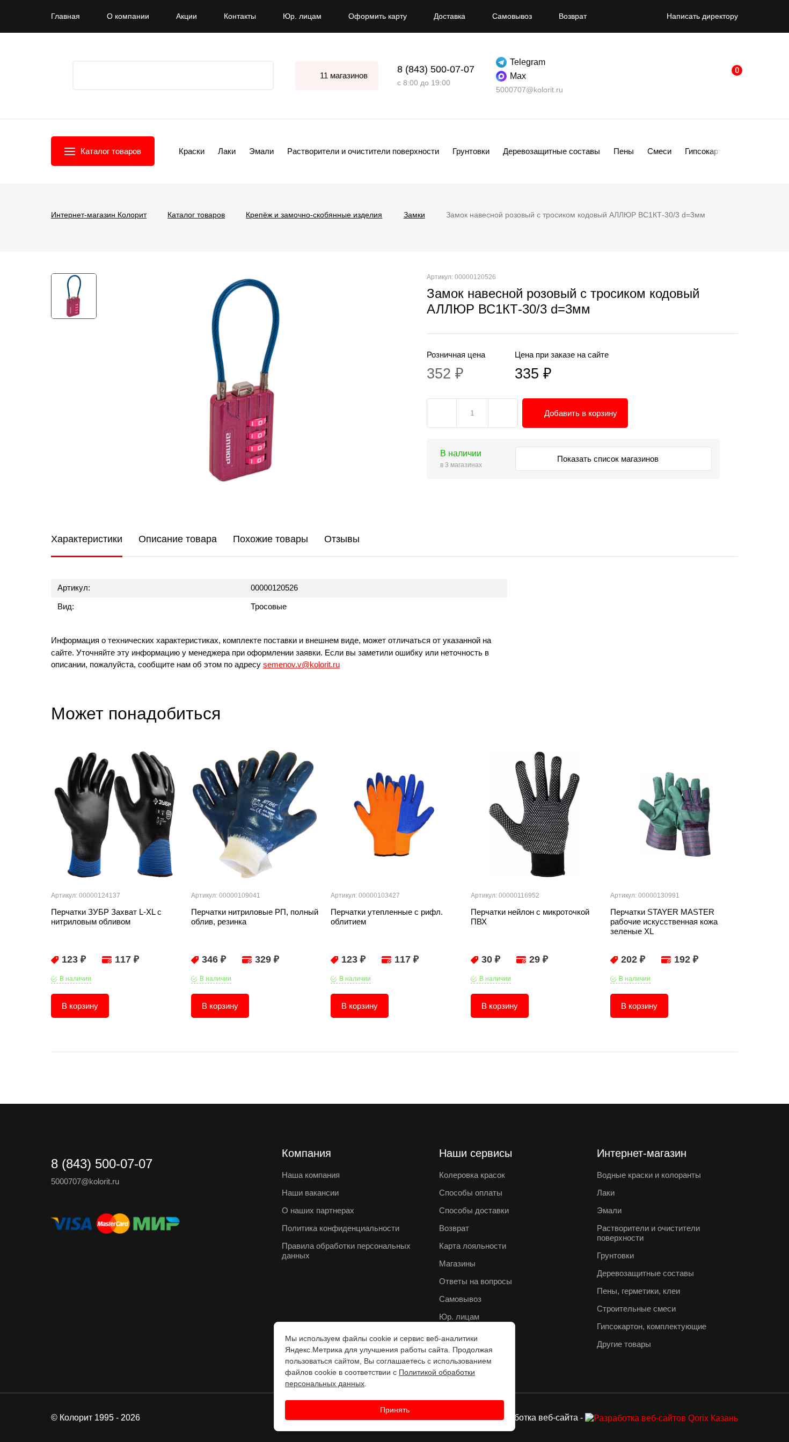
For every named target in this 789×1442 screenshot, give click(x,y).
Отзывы (342, 539)
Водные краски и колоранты (649, 1174)
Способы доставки (474, 1210)
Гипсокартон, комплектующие (651, 1326)
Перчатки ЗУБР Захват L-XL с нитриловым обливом (106, 916)
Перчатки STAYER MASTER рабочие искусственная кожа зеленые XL (664, 921)
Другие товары (624, 1344)
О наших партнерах (318, 1210)
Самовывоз (512, 16)
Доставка (449, 16)
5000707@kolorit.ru (529, 89)
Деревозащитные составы (551, 151)
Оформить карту (377, 16)
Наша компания (311, 1174)
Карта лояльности (472, 1245)
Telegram (527, 62)
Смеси (659, 151)
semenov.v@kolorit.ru (301, 664)
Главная (65, 16)
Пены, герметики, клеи (638, 1290)
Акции (186, 16)
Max (518, 76)
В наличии (75, 978)
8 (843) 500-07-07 (435, 69)
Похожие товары (270, 539)
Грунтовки (471, 151)
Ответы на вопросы (475, 1281)
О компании (128, 16)
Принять (395, 1409)
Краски (191, 151)
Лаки (227, 151)
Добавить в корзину (580, 413)
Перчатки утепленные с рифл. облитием (387, 916)
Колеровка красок (472, 1174)
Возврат (573, 16)
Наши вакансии (310, 1192)
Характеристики (86, 539)
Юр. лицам (302, 16)
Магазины (457, 1263)
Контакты (240, 16)
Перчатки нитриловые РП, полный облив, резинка (254, 916)
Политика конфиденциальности (340, 1228)
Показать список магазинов (609, 458)
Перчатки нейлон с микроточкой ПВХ (530, 916)
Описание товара (177, 539)
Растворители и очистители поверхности (363, 151)
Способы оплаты (470, 1192)
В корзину (80, 1005)
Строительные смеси (636, 1308)
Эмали (261, 151)
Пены (623, 151)
